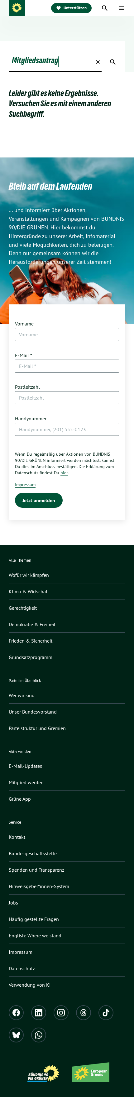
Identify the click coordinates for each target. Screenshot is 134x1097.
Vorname (24, 324)
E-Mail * (23, 355)
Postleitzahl (27, 387)
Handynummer (30, 418)
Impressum (25, 484)
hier (64, 473)
